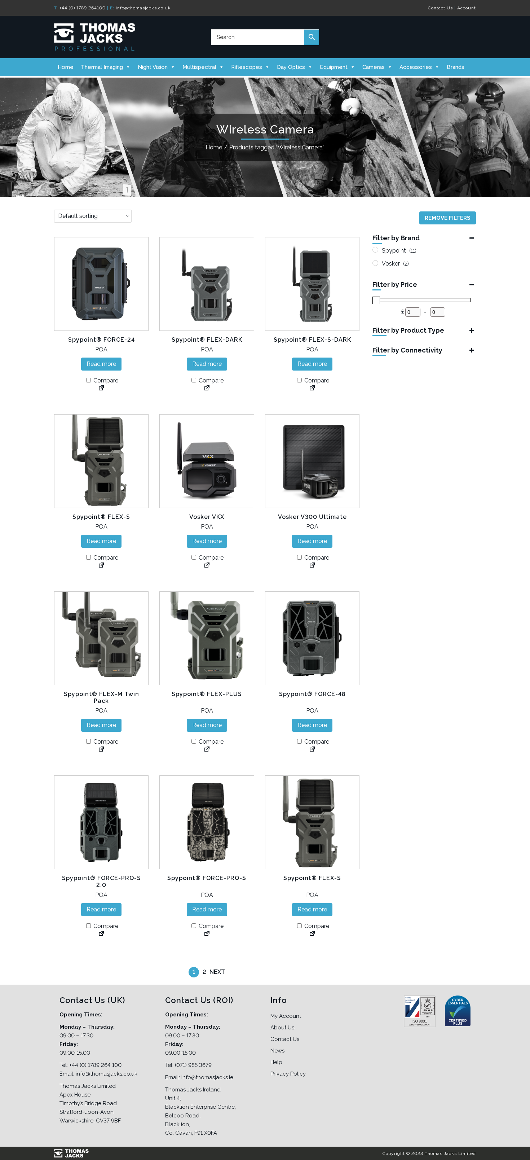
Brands (455, 67)
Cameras (373, 67)
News (277, 1050)
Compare (105, 380)
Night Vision (153, 67)
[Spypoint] (375, 250)
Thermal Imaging (102, 67)
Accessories (415, 67)
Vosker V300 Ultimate (312, 516)
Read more (101, 363)
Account (466, 7)
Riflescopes (246, 67)
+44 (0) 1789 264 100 (95, 1065)
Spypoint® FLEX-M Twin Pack (101, 697)
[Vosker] (375, 263)
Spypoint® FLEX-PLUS (207, 694)
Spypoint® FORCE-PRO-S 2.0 (101, 881)
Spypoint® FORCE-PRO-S (206, 878)
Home (66, 67)
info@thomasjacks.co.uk (143, 7)
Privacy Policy (288, 1074)
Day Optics (291, 67)
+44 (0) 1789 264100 (82, 7)
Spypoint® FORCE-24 (101, 339)
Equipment (334, 67)
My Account (285, 1016)
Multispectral (199, 67)
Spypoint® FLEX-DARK (207, 339)
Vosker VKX (206, 516)
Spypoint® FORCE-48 (312, 694)
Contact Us (440, 7)
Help (276, 1062)
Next (217, 971)
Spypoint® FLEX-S (101, 516)
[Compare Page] (101, 388)
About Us (282, 1027)
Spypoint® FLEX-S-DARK (312, 339)
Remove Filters (448, 218)
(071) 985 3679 (193, 1065)
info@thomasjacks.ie (207, 1077)
